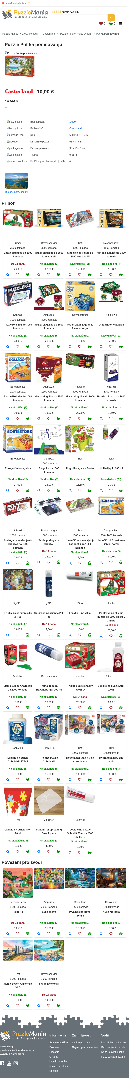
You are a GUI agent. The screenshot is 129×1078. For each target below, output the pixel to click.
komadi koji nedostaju (113, 1042)
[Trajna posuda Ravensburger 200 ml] (38, 708)
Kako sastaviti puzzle (113, 1056)
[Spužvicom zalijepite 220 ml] (38, 635)
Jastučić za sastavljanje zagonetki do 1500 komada (80, 544)
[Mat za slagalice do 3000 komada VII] (38, 275)
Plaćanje (54, 1052)
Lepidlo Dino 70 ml (80, 613)
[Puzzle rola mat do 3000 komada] (7, 347)
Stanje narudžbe (58, 1042)
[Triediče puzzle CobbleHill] (38, 780)
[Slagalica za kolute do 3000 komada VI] (70, 275)
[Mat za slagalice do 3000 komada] (7, 275)
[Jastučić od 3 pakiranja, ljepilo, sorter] (101, 562)
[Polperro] (7, 934)
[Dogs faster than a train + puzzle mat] (70, 780)
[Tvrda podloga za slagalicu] (38, 562)
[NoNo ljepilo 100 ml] (101, 491)
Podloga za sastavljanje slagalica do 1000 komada (18, 544)
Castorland (49, 33)
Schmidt (17, 315)
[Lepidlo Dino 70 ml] (70, 635)
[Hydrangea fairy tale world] (101, 780)
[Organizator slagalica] (101, 347)
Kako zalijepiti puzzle (113, 1047)
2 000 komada (49, 907)
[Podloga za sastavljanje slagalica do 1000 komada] (7, 563)
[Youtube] (9, 1064)
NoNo (111, 458)
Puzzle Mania (10, 33)
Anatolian (80, 386)
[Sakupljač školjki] (38, 1006)
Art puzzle (49, 315)
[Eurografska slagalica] (7, 491)
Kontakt (53, 1071)
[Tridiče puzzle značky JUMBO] (70, 708)
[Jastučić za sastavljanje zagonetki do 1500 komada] (70, 563)
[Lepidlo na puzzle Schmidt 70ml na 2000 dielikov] (70, 853)
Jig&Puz (111, 386)
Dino (80, 603)
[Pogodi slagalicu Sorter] (70, 491)
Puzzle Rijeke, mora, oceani (75, 33)
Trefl (80, 243)
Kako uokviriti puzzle (112, 1052)
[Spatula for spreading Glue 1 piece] (38, 852)
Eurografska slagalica (18, 468)
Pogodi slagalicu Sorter (80, 468)
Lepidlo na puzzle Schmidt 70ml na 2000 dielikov (80, 833)
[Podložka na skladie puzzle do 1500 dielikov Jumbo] (101, 636)
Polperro (18, 912)
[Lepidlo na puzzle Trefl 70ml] (7, 852)
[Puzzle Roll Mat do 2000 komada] (7, 419)
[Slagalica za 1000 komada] (38, 491)
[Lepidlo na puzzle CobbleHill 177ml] (7, 780)
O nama (53, 1056)
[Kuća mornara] (101, 934)
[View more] (18, 226)
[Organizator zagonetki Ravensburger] (70, 347)
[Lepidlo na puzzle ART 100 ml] (101, 708)
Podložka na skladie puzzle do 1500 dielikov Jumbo (111, 617)
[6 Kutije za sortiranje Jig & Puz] (7, 635)
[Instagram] (16, 1064)
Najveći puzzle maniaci (85, 1047)
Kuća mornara (111, 912)
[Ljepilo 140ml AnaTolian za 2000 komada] (7, 708)
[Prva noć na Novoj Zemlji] (70, 934)
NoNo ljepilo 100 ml (111, 468)
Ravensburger (49, 243)
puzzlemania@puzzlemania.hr (17, 1050)
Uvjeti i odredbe (58, 1061)
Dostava (54, 1047)
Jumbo (18, 243)
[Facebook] (2, 1064)
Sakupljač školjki (49, 983)
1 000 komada (30, 33)
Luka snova (49, 912)
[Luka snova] (38, 934)
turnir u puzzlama (59, 1066)
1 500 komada (80, 907)
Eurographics (17, 386)
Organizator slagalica (111, 324)
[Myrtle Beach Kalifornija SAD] (7, 1006)
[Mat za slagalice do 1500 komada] (101, 275)
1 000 (72, 121)
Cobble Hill (17, 748)
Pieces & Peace (18, 902)
